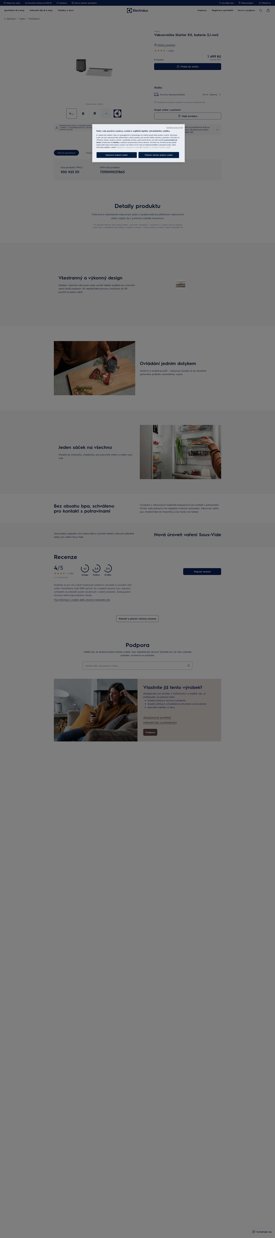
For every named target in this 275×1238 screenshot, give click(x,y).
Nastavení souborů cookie (117, 155)
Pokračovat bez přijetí (174, 127)
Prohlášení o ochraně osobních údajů (156, 147)
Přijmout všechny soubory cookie (159, 155)
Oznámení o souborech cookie (128, 147)
